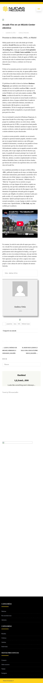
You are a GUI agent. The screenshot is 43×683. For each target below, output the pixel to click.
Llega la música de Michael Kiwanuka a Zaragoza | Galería (9, 350)
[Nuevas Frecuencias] (14, 8)
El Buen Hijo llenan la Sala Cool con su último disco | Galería (29, 350)
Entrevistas (5, 646)
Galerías (4, 642)
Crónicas (21, 32)
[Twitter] (20, 334)
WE (19, 324)
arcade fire (9, 324)
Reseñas (4, 633)
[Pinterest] (24, 334)
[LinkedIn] (28, 334)
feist (15, 324)
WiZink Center (26, 324)
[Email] (36, 334)
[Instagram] (35, 680)
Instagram (4, 673)
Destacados (26, 32)
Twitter (3, 669)
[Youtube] (38, 680)
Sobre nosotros (6, 664)
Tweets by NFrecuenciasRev (10, 392)
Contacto (4, 660)
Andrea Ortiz (20, 306)
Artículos (4, 620)
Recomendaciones (6, 615)
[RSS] (32, 334)
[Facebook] (16, 334)
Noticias (4, 611)
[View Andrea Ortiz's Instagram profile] (20, 300)
